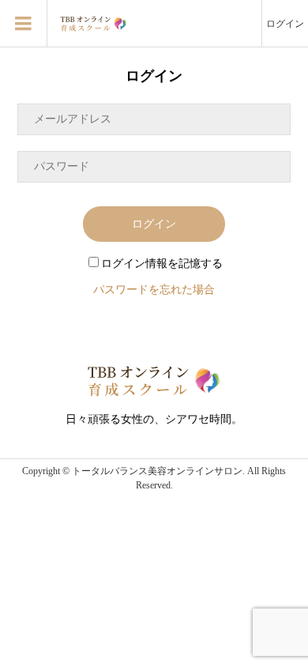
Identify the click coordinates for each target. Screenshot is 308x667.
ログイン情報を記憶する (162, 263)
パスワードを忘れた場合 (154, 290)
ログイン (285, 23)
